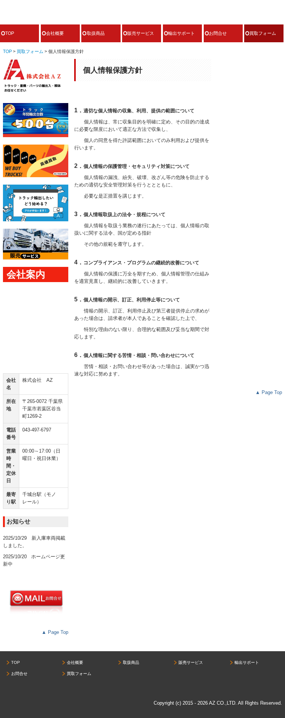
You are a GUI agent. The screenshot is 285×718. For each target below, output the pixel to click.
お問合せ (218, 33)
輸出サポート (181, 33)
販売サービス (140, 33)
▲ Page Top (55, 632)
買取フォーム (262, 33)
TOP (9, 33)
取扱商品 (96, 33)
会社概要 (55, 33)
